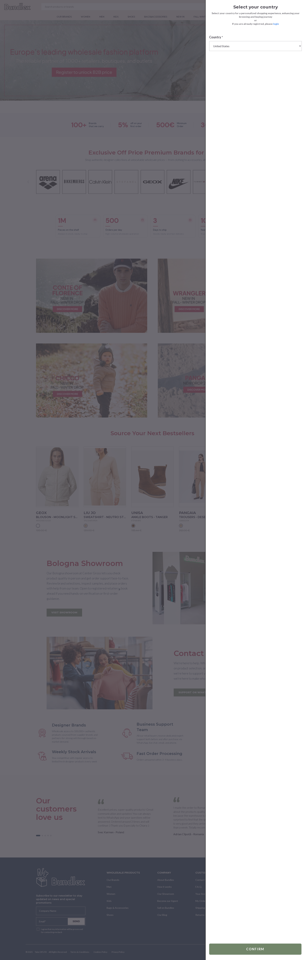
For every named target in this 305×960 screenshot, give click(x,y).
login (276, 23)
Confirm (255, 949)
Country (216, 37)
